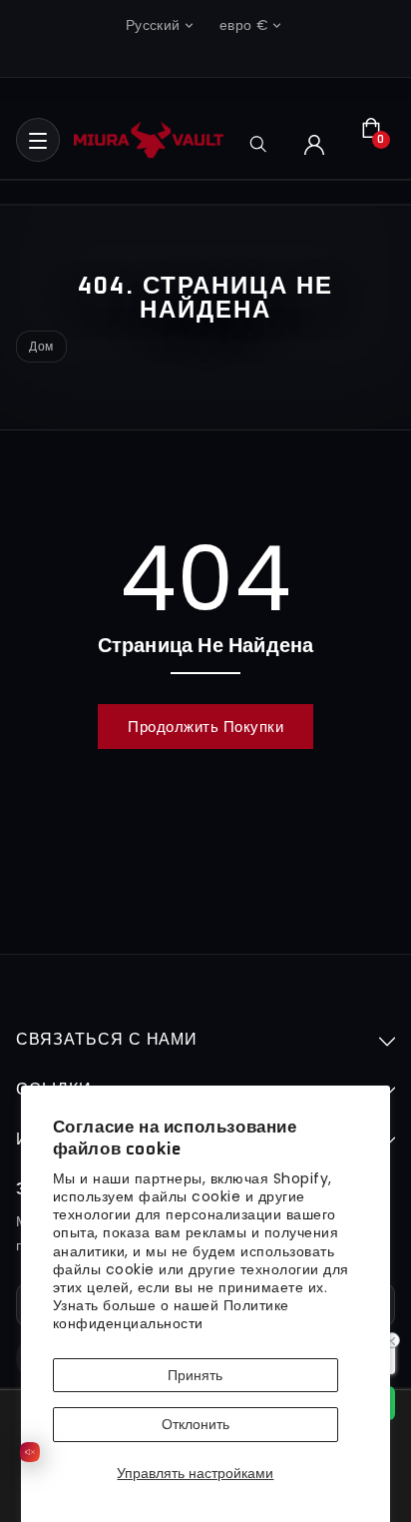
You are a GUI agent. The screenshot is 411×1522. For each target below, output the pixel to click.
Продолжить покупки (205, 726)
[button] (38, 140)
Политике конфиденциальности (171, 1314)
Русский (153, 25)
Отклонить (195, 1424)
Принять (195, 1375)
